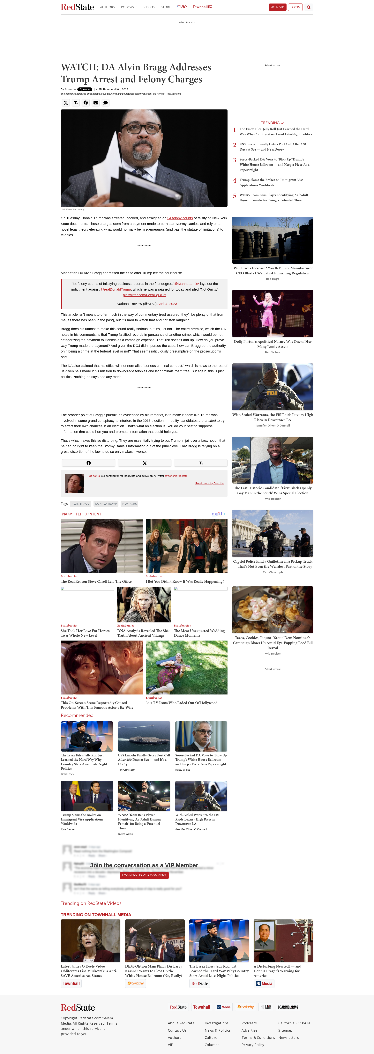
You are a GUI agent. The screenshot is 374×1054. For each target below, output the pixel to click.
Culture (211, 1037)
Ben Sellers (272, 352)
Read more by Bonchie (209, 483)
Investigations (216, 1023)
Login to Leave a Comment (144, 875)
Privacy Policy (253, 1044)
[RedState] (77, 7)
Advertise (249, 1030)
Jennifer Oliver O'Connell (191, 829)
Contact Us (177, 1030)
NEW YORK (129, 503)
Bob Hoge (273, 279)
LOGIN (295, 7)
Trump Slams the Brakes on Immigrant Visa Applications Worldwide (82, 819)
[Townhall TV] (202, 7)
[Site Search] (308, 7)
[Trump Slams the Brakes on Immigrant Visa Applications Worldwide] (87, 796)
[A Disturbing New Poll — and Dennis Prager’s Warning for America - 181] (283, 940)
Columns (212, 1044)
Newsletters (288, 1037)
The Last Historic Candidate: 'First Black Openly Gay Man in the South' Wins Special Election (272, 490)
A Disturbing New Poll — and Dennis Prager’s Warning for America (277, 970)
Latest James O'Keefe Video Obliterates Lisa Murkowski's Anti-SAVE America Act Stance (89, 970)
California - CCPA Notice (295, 1023)
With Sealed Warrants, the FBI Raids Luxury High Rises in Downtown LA (197, 819)
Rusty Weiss (182, 769)
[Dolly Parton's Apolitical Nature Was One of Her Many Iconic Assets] (272, 313)
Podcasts (129, 7)
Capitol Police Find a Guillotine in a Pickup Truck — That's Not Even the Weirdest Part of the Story (272, 564)
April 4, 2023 (167, 304)
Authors (107, 7)
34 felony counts (180, 218)
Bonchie (70, 89)
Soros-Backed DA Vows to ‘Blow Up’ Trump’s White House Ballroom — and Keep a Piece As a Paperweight (201, 759)
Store (166, 7)
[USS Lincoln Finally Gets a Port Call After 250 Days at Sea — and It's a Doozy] (144, 736)
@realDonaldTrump (116, 289)
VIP (170, 1044)
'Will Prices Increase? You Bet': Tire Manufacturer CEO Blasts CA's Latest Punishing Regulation (273, 270)
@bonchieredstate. (176, 475)
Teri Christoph (126, 769)
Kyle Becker (68, 829)
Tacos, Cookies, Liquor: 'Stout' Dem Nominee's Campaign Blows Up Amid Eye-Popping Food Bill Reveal (273, 642)
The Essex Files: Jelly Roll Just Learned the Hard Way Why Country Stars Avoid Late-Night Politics (84, 762)
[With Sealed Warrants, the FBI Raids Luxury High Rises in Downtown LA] (201, 796)
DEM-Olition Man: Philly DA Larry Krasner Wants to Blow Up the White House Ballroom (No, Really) (153, 970)
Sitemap (285, 1030)
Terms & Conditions (258, 1037)
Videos (149, 7)
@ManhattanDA (186, 284)
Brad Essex (67, 774)
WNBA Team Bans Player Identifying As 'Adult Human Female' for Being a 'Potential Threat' (139, 821)
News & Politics (218, 1030)
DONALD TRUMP (106, 503)
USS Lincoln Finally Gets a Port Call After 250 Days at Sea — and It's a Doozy (144, 759)
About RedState (181, 1023)
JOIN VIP (277, 7)
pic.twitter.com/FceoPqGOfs (144, 295)
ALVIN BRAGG (81, 503)
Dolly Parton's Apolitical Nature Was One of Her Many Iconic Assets (273, 344)
